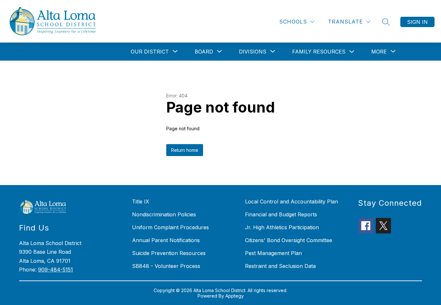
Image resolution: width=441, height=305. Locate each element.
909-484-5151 (55, 269)
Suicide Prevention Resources (169, 253)
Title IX (140, 201)
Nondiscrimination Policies (164, 214)
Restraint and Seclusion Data (280, 266)
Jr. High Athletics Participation (282, 227)
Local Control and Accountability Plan (291, 201)
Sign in (417, 22)
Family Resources (318, 51)
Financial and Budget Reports (281, 214)
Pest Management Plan (273, 253)
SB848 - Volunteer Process (166, 266)
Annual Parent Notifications (166, 240)
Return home (184, 150)
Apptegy (234, 296)
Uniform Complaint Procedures (170, 227)
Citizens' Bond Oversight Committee (288, 240)
